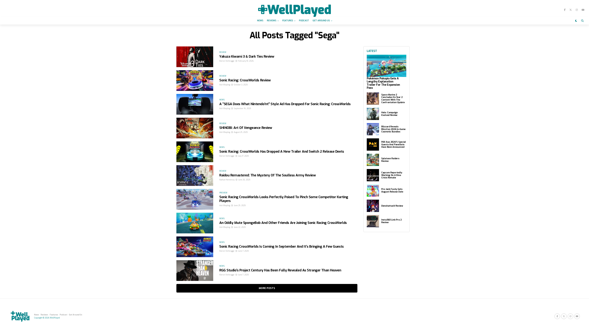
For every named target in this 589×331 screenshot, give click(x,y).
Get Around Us (321, 20)
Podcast (304, 20)
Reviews (271, 20)
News (260, 20)
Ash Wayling (224, 85)
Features (287, 20)
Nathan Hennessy (227, 180)
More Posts (267, 288)
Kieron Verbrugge (226, 61)
